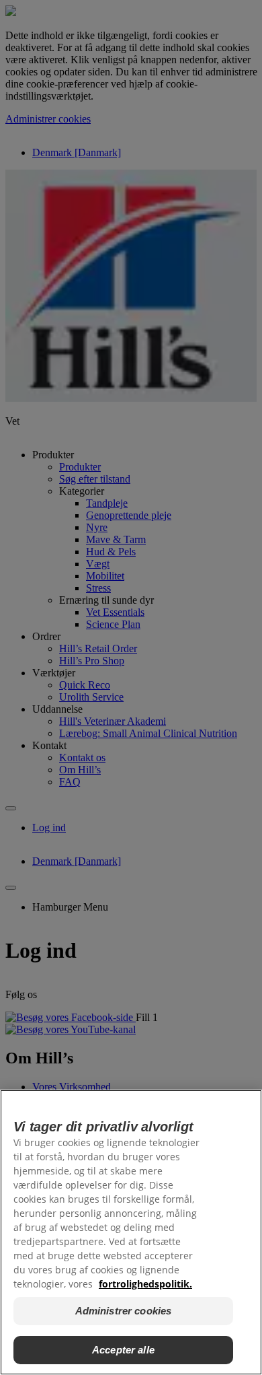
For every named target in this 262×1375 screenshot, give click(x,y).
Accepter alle (123, 1349)
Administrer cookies (123, 1310)
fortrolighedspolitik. (145, 1283)
